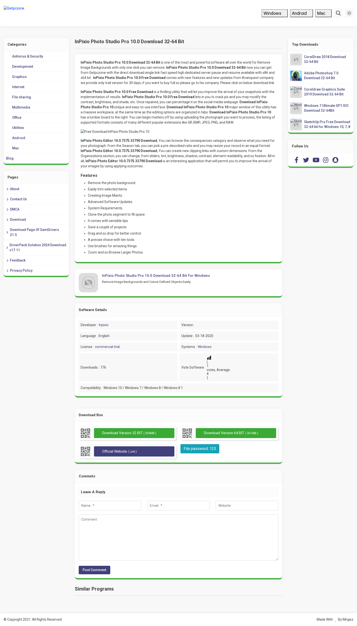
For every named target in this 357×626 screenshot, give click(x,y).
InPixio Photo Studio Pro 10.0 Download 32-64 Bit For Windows (156, 275)
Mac (321, 13)
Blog (10, 158)
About (14, 189)
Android (300, 13)
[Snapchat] (335, 159)
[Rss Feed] (345, 159)
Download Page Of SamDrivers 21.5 (34, 232)
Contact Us (18, 199)
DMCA (14, 209)
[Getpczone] (36, 13)
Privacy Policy (21, 270)
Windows (273, 13)
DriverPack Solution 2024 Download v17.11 (37, 247)
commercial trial (107, 347)
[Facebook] (296, 159)
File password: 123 (200, 448)
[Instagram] (325, 159)
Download (18, 219)
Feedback (18, 260)
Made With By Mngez (335, 619)
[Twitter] (306, 159)
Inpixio (104, 325)
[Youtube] (316, 159)
